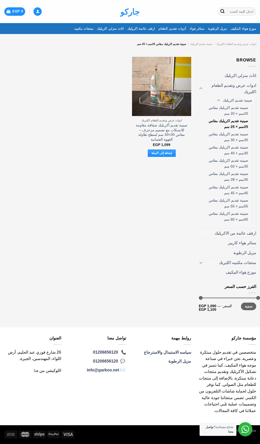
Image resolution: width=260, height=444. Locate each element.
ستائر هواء (197, 28)
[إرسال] (222, 11)
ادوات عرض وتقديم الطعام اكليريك (236, 43)
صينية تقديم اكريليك (201, 43)
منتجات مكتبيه (83, 28)
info (103, 370)
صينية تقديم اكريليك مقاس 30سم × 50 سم (228, 163)
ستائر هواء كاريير (242, 243)
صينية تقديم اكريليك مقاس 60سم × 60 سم (228, 216)
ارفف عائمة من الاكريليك (235, 233)
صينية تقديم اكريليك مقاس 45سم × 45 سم (228, 190)
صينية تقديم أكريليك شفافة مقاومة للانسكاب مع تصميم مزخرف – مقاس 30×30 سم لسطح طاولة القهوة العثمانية (161, 132)
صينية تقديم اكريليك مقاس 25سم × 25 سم (228, 124)
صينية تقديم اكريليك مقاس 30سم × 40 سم (228, 150)
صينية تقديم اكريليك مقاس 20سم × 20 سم (228, 111)
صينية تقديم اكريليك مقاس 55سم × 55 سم (228, 203)
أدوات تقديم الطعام (172, 28)
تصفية (248, 306)
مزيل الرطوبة (217, 28)
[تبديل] (201, 89)
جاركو (130, 12)
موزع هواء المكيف (243, 28)
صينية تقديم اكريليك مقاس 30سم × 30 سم (228, 137)
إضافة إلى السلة (161, 153)
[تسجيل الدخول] (38, 11)
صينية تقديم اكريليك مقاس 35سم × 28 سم (228, 177)
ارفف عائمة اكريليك (141, 28)
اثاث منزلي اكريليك (110, 28)
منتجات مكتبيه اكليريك (237, 262)
